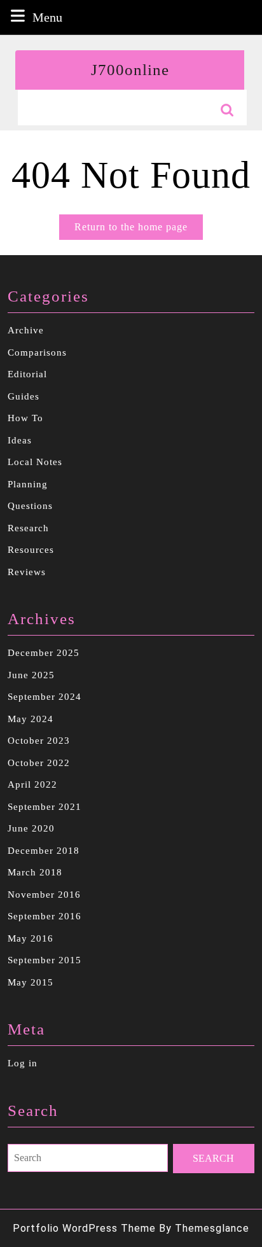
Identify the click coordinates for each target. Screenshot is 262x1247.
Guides (23, 396)
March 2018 (35, 872)
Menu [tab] (47, 17)
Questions (30, 506)
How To (25, 418)
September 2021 (44, 807)
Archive (26, 330)
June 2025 (31, 675)
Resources (31, 550)
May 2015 (30, 982)
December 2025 (43, 653)
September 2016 (44, 916)
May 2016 (30, 938)
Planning (28, 484)
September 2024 (44, 697)
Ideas (20, 440)
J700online (130, 69)
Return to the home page (138, 230)
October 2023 (39, 740)
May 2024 (30, 719)
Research (28, 528)
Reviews (27, 572)
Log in (23, 1063)
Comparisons (37, 352)
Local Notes (35, 462)
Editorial (27, 374)
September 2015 (44, 960)
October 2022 (39, 763)
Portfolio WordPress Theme (84, 1228)
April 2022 (32, 784)
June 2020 (31, 828)
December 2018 (43, 851)
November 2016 (44, 894)
